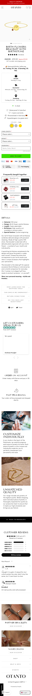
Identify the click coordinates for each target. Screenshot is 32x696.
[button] (13, 55)
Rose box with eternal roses (15, 178)
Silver (16, 125)
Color (16, 122)
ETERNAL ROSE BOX (15, 187)
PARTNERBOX (15, 195)
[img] (16, 328)
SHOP (15, 658)
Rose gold (20, 125)
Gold (12, 125)
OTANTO (15, 670)
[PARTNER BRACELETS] (16, 612)
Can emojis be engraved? (16, 292)
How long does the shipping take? (16, 287)
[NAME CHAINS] (16, 638)
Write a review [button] (16, 555)
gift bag (14, 205)
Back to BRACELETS (17, 519)
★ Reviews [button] (1, 689)
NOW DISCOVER (16, 626)
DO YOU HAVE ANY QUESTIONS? (16, 300)
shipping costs (21, 61)
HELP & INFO (15, 664)
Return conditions (16, 296)
